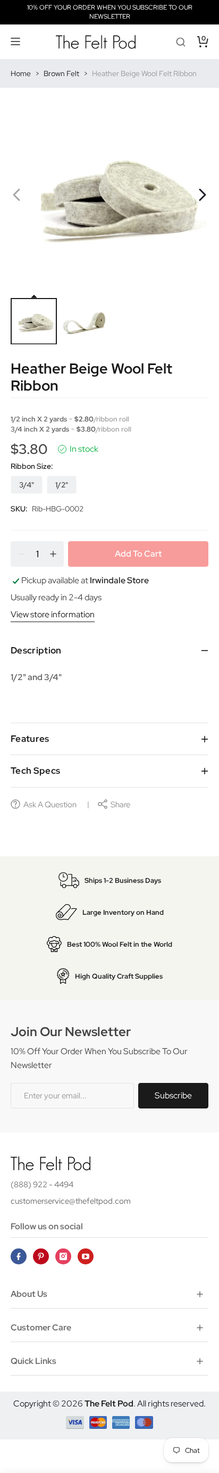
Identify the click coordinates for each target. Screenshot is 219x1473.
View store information (53, 614)
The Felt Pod (109, 1403)
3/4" (26, 485)
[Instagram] (63, 1256)
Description (36, 650)
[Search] (180, 41)
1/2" (61, 485)
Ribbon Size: (32, 466)
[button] (16, 41)
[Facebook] (19, 1256)
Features (30, 738)
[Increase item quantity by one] (53, 554)
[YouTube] (86, 1256)
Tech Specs (35, 770)
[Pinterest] (41, 1256)
